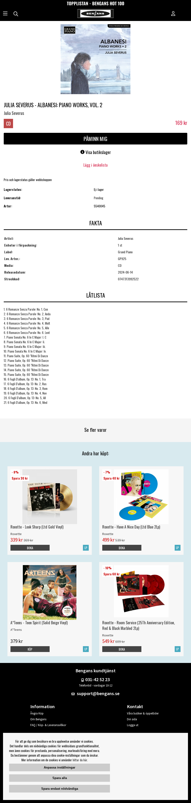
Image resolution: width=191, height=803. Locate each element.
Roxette (16, 534)
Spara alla (59, 778)
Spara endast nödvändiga (59, 788)
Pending (98, 198)
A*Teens (16, 630)
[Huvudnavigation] (5, 14)
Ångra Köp (37, 713)
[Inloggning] (173, 14)
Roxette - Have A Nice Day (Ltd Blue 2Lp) (131, 527)
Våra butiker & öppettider (143, 713)
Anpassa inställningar (59, 767)
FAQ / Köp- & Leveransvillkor (48, 725)
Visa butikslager (98, 152)
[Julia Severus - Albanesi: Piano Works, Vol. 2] (95, 59)
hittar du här (80, 760)
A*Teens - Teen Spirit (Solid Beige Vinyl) (39, 622)
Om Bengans (38, 719)
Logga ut (132, 725)
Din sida (132, 719)
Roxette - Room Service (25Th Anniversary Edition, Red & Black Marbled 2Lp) (138, 625)
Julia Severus (14, 113)
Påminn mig (95, 138)
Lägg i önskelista (95, 165)
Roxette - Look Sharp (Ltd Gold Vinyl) (36, 527)
